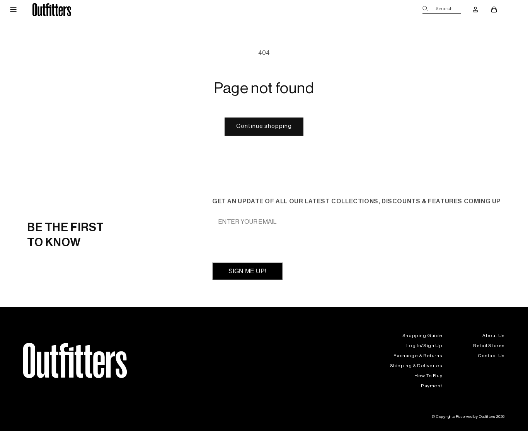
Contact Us (491, 355)
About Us (493, 335)
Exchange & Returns (417, 355)
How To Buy (428, 375)
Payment (431, 385)
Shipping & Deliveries (416, 365)
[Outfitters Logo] (52, 9)
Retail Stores (489, 345)
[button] (13, 10)
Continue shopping (264, 126)
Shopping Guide (422, 335)
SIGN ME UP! (247, 271)
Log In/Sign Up (424, 345)
